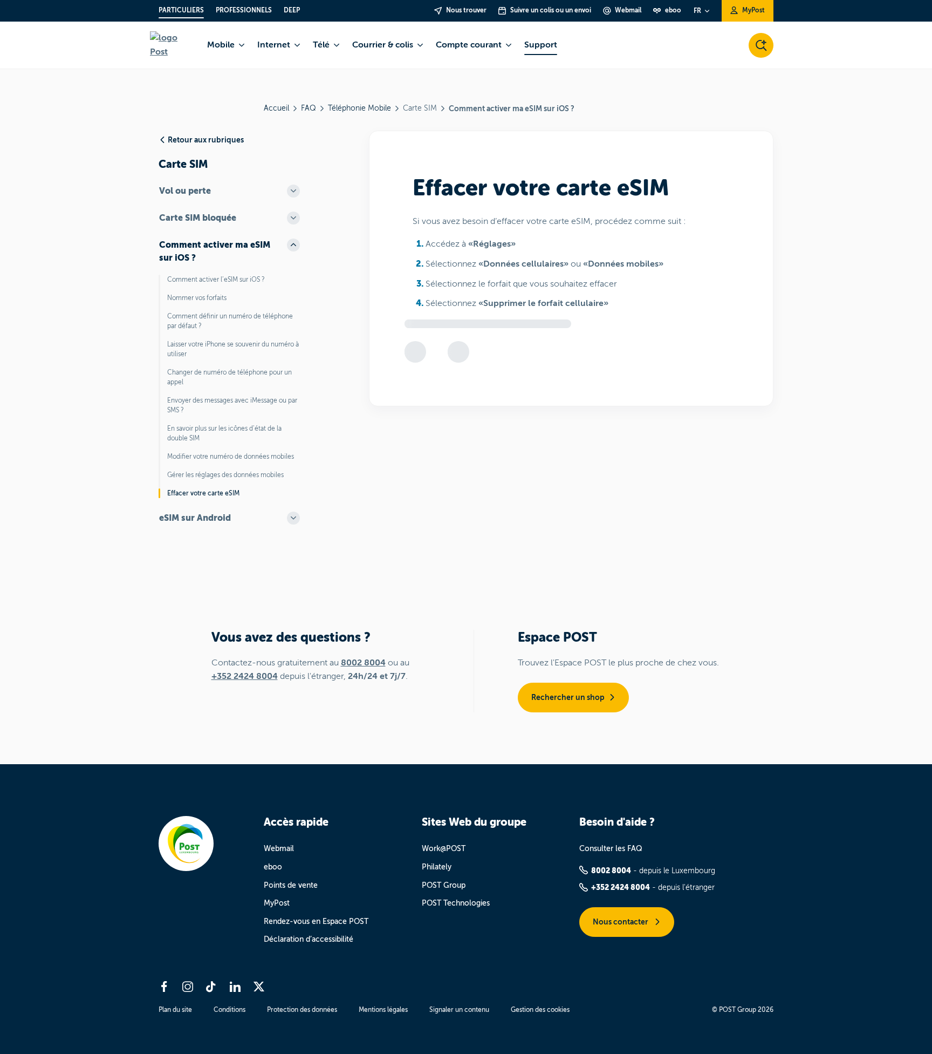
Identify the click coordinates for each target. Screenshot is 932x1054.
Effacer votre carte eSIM (203, 493)
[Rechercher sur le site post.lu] (761, 45)
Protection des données (302, 1010)
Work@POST (443, 849)
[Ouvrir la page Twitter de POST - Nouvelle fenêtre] (258, 986)
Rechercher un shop (568, 697)
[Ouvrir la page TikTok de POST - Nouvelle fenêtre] (211, 986)
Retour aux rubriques (206, 139)
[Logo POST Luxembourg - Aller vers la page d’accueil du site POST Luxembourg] (172, 45)
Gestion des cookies (540, 1010)
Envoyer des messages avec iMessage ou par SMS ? (232, 405)
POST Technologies (456, 903)
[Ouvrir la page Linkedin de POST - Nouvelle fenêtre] (235, 986)
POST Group (443, 885)
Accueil (276, 108)
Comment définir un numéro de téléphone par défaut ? (230, 321)
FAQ (308, 108)
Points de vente (291, 885)
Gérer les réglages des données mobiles (225, 475)
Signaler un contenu (459, 1010)
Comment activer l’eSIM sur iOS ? (216, 279)
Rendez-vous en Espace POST (316, 921)
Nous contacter (621, 921)
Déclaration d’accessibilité (308, 939)
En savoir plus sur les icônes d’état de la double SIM (224, 433)
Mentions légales (383, 1010)
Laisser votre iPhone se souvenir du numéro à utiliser (233, 349)
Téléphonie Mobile (359, 108)
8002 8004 (363, 663)
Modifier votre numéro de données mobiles (230, 456)
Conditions (229, 1010)
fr (697, 11)
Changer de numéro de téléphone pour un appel (229, 377)
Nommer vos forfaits (197, 298)
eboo (273, 867)
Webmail (279, 849)
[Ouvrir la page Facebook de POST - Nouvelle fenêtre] (164, 986)
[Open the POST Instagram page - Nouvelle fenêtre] (187, 986)
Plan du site (175, 1010)
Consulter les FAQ (610, 849)
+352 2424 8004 (244, 676)
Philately (436, 867)
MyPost (277, 903)
